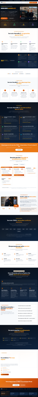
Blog (21, 2)
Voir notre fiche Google (5, 374)
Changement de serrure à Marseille (26, 122)
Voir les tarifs (11, 18)
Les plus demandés (16, 164)
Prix (19, 2)
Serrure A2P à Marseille (6, 138)
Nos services (15, 2)
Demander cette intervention (31, 173)
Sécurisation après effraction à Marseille (27, 138)
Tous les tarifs (22, 164)
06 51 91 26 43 (23, 0)
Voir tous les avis (12, 60)
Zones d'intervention (10, 2)
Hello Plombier (12, 394)
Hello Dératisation (31, 394)
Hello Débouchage (22, 394)
